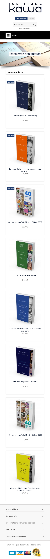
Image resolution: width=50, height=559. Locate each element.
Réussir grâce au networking (25, 115)
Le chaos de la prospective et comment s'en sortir (25, 329)
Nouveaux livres (15, 72)
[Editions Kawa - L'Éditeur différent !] (25, 7)
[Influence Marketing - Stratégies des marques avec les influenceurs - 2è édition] (25, 469)
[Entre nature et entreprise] (25, 256)
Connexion (26, 28)
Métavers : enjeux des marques (25, 381)
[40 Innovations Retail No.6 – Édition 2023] (25, 416)
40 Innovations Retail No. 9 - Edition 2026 (25, 222)
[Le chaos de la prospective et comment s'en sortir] (25, 309)
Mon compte (11, 516)
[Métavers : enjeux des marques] (25, 363)
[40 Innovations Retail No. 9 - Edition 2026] (25, 203)
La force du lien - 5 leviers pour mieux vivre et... (25, 170)
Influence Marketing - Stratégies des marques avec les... (25, 489)
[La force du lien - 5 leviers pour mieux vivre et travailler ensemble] (25, 150)
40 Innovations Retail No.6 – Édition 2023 (25, 435)
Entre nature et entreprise (25, 275)
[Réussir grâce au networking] (25, 97)
